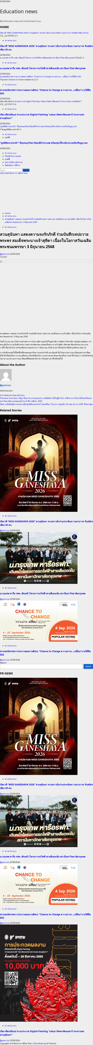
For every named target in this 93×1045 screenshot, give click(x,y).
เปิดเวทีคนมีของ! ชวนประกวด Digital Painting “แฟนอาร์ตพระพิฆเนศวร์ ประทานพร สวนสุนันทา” (41, 101)
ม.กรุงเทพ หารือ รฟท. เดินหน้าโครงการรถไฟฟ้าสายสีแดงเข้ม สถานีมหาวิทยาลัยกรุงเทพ (37, 57)
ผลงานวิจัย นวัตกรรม (14, 162)
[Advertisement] (46, 193)
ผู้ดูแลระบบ (5, 254)
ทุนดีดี (7, 137)
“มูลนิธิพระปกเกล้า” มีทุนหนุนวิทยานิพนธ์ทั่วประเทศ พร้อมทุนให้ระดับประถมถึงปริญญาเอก (38, 126)
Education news (18, 11)
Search (3, 662)
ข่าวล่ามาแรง (10, 40)
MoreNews (38, 1043)
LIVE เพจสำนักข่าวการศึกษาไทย (13, 173)
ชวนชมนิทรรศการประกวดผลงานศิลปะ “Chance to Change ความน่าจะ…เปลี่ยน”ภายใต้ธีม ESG (40, 76)
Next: (46, 404)
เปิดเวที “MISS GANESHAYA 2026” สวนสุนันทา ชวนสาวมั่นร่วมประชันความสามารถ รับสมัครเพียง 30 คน (44, 32)
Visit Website (6, 395)
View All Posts (18, 395)
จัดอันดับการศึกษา (12, 165)
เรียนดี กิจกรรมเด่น (13, 156)
